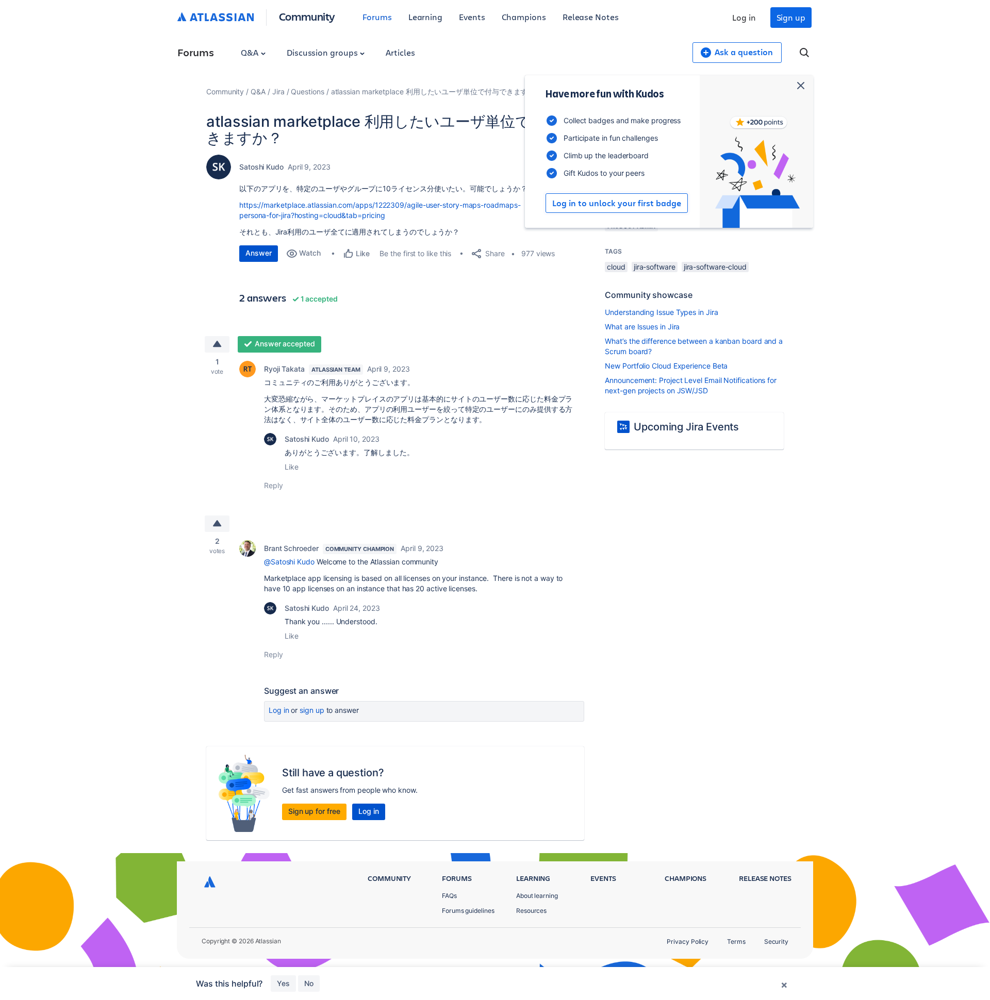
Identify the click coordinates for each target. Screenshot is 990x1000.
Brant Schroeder (291, 548)
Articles (400, 52)
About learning (537, 895)
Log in (744, 17)
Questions (307, 91)
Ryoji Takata (284, 368)
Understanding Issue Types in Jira (661, 312)
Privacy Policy (687, 941)
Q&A (250, 52)
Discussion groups (323, 52)
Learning (425, 16)
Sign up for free (314, 811)
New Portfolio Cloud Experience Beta (666, 365)
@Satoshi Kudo (289, 561)
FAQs (449, 895)
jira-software (654, 266)
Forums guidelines (468, 910)
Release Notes (591, 16)
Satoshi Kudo (261, 166)
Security (776, 941)
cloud (616, 266)
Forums (377, 16)
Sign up (791, 17)
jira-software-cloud (715, 266)
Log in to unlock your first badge (616, 203)
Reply (273, 485)
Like (292, 466)
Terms (736, 941)
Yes (283, 983)
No (309, 983)
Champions (524, 16)
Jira (278, 91)
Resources (531, 910)
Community (307, 16)
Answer (258, 252)
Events (472, 16)
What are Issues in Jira (642, 326)
